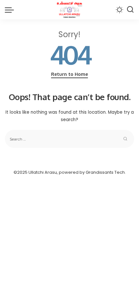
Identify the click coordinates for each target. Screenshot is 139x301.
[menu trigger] (11, 9)
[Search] (130, 9)
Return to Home (69, 74)
